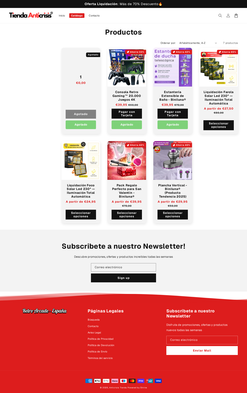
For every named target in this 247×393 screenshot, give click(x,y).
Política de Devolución (101, 345)
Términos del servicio (100, 358)
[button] (220, 16)
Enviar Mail (202, 350)
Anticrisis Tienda (118, 387)
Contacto (93, 326)
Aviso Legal (94, 332)
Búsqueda (94, 319)
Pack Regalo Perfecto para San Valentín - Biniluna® (126, 190)
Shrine (143, 387)
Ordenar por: (168, 43)
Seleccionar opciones (219, 125)
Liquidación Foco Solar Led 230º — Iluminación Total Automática (81, 190)
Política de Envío (97, 351)
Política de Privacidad (101, 338)
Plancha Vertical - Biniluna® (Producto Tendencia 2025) (172, 190)
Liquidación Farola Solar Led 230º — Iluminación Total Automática (218, 97)
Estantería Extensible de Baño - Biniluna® (172, 95)
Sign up (124, 278)
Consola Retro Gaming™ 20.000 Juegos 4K (126, 95)
